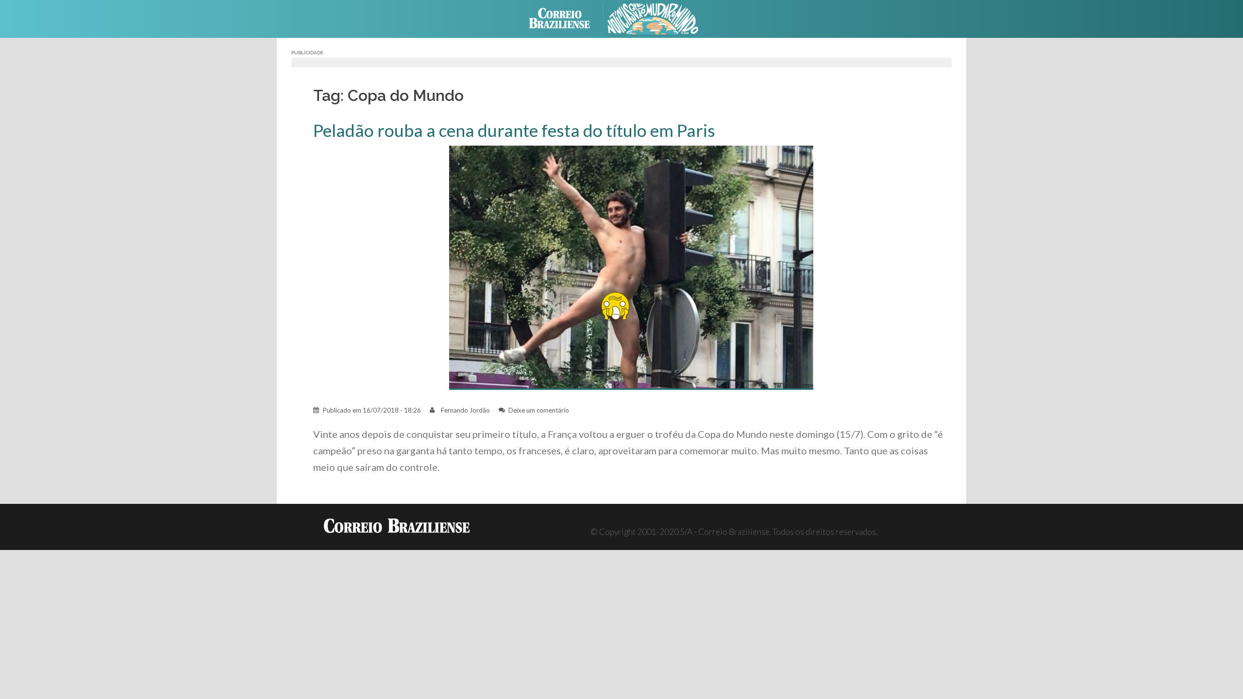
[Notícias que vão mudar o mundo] (660, 18)
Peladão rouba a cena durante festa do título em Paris (514, 130)
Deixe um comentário (538, 410)
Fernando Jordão (465, 410)
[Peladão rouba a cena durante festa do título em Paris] (631, 267)
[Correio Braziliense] (567, 18)
